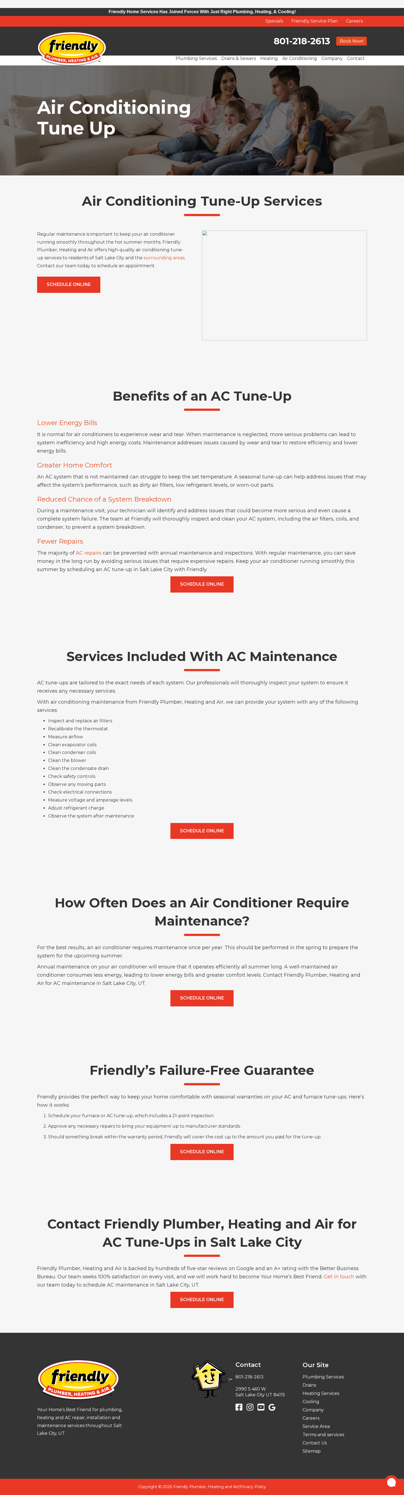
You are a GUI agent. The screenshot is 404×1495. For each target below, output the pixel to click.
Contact (356, 58)
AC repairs (87, 553)
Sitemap (312, 1451)
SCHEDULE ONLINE (69, 284)
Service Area (316, 1426)
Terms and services (323, 1434)
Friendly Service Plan (314, 21)
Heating (269, 58)
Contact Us (315, 1443)
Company (332, 58)
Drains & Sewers (238, 58)
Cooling (311, 1401)
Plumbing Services (196, 58)
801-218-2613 (302, 41)
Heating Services (321, 1393)
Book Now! (351, 40)
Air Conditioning (299, 58)
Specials (274, 21)
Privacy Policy (252, 1486)
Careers (354, 21)
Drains (309, 1385)
